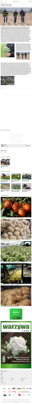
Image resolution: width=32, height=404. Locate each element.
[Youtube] (5, 384)
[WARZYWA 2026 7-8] (16, 343)
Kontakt (2, 372)
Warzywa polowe (13, 378)
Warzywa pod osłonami (23, 378)
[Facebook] (30, 145)
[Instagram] (3, 384)
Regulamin (2, 374)
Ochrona (12, 379)
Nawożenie (22, 379)
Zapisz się (16, 317)
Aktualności (2, 378)
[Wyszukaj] (30, 1)
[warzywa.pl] (16, 1)
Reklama (2, 373)
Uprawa (12, 380)
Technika (2, 380)
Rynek (1, 379)
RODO (1, 375)
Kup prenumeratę (16, 366)
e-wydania (22, 380)
